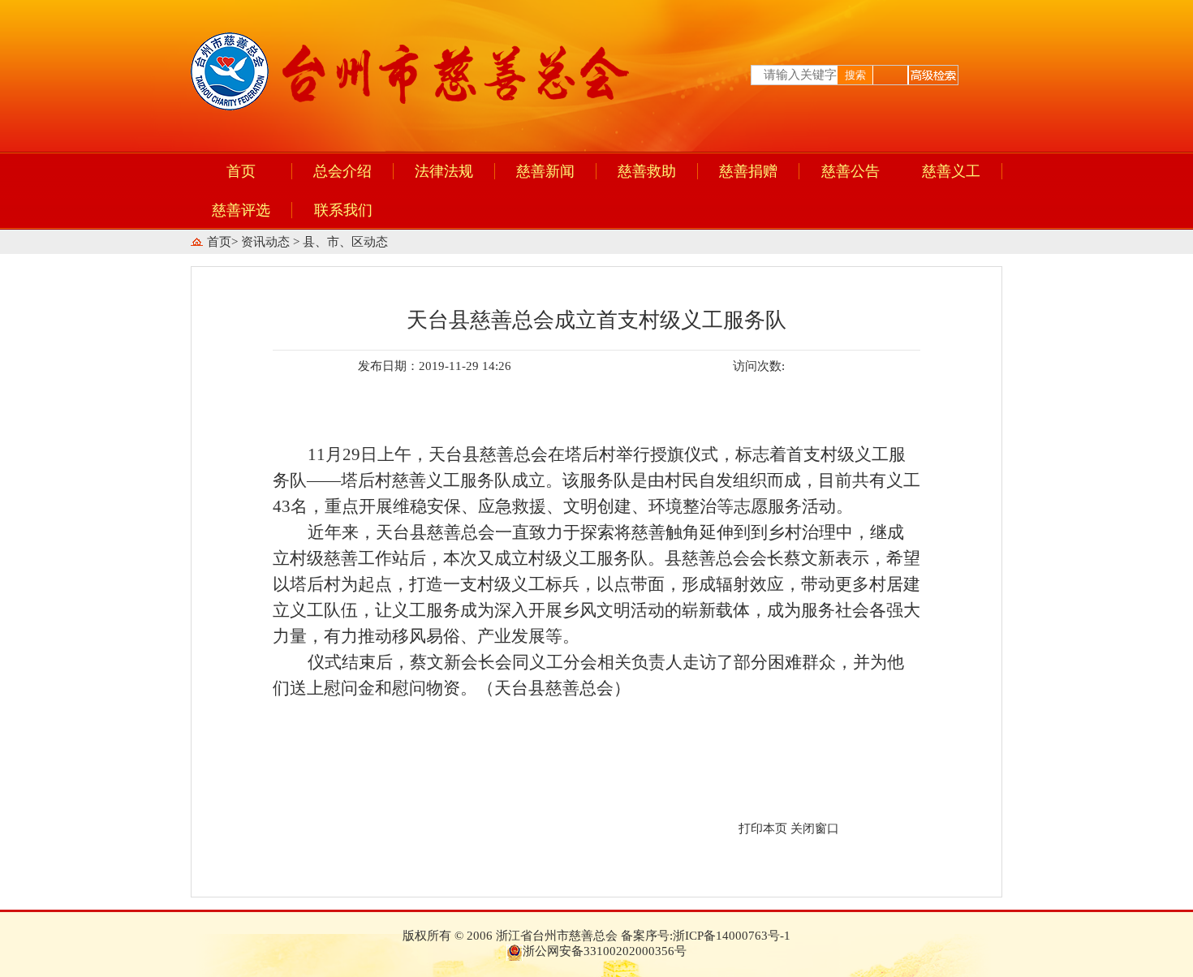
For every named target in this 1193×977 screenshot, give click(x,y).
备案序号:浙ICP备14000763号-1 (705, 935)
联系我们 (343, 210)
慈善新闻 (545, 171)
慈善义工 (951, 171)
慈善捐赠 (748, 171)
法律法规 (444, 171)
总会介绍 (342, 171)
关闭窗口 (814, 828)
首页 (241, 171)
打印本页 (763, 828)
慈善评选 (241, 210)
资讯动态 (267, 241)
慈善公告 (850, 171)
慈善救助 (647, 171)
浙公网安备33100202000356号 (605, 951)
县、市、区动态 (345, 241)
